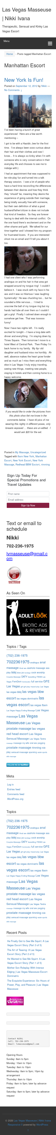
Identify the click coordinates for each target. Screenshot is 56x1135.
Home (9, 54)
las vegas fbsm (39, 705)
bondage (28, 672)
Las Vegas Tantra (38, 738)
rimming (45, 464)
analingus (34, 662)
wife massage (11, 756)
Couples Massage (13, 677)
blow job (20, 672)
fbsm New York (26, 456)
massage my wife (21, 742)
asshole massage (36, 667)
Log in (10, 784)
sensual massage (19, 752)
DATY (24, 676)
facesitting (32, 677)
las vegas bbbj (14, 692)
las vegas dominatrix (27, 698)
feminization (26, 682)
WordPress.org (15, 799)
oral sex (33, 742)
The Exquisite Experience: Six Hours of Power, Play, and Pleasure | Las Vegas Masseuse (28, 984)
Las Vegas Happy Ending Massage (20, 710)
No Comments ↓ (13, 90)
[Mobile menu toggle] (50, 43)
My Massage (22, 452)
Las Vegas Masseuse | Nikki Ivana (32, 1120)
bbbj (13, 672)
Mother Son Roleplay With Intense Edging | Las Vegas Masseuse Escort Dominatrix (27, 972)
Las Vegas (44, 686)
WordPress (42, 1124)
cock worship (38, 672)
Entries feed (13, 789)
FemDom (17, 681)
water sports (42, 752)
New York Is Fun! (23, 79)
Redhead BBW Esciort (28, 464)
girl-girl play (25, 686)
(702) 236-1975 (17, 655)
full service (37, 681)
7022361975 (17, 661)
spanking (33, 752)
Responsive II (15, 1124)
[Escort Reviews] (28, 617)
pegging (41, 742)
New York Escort (22, 460)
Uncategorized (38, 452)
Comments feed (15, 794)
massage (9, 743)
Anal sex (22, 668)
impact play (35, 686)
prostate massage (18, 747)
